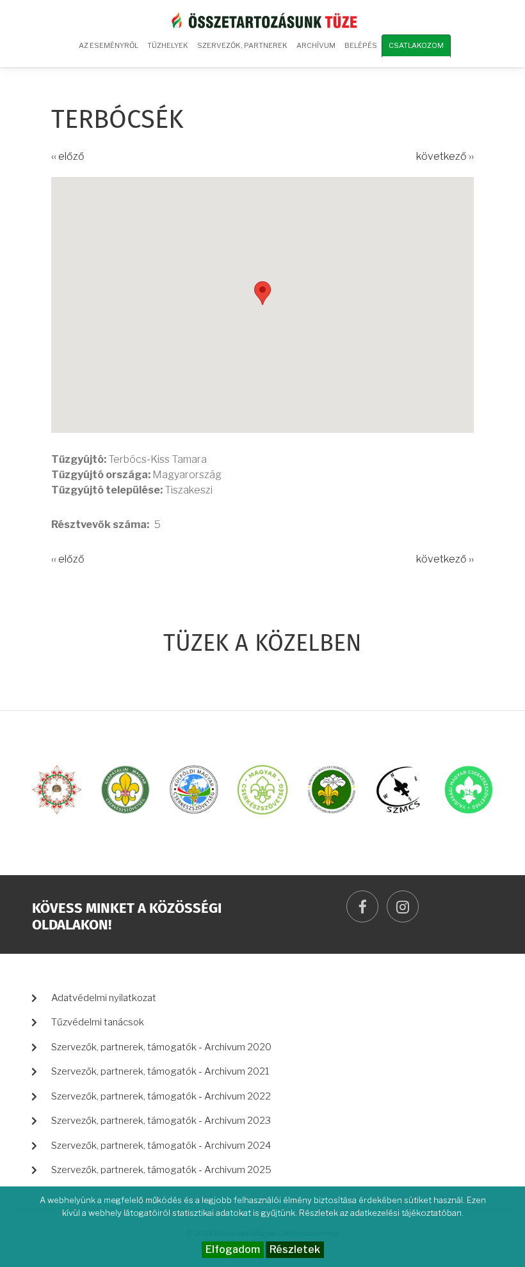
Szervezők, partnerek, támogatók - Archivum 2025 (161, 1170)
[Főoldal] (262, 19)
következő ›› (445, 156)
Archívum (313, 50)
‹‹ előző (68, 156)
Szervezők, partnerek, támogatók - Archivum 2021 (160, 1071)
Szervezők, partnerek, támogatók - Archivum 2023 (161, 1120)
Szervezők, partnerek (242, 45)
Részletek (295, 1249)
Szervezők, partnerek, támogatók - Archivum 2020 (161, 1047)
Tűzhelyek (167, 45)
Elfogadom (233, 1249)
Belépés (360, 45)
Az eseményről (108, 45)
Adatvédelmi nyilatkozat (103, 998)
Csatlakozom (416, 45)
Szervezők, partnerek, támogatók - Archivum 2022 (161, 1096)
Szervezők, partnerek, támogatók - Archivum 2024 (161, 1145)
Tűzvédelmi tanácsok (97, 1022)
